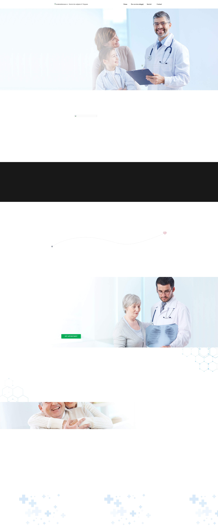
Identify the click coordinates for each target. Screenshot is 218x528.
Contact (159, 4)
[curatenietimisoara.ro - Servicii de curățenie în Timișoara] (71, 4)
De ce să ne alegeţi (137, 4)
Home (125, 4)
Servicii (149, 4)
